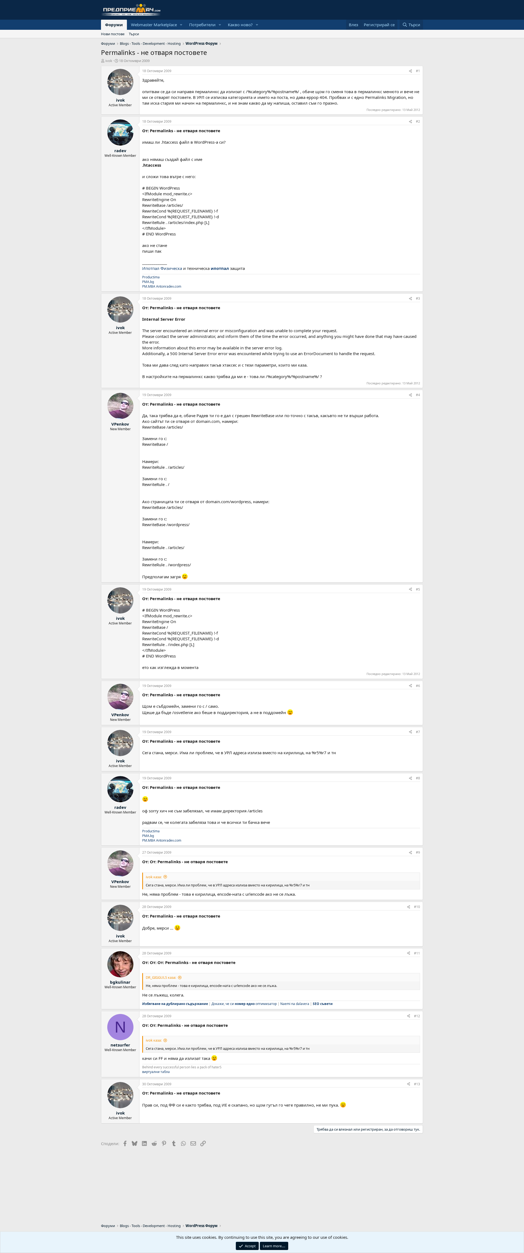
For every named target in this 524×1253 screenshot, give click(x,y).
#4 (418, 395)
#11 (417, 953)
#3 (418, 298)
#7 (418, 732)
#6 (418, 685)
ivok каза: (154, 876)
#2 (418, 121)
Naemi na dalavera (294, 1003)
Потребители (202, 24)
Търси (134, 33)
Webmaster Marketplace (154, 24)
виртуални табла (156, 1071)
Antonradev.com (168, 286)
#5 (418, 589)
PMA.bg (148, 281)
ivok (108, 60)
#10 (417, 906)
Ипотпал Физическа (162, 268)
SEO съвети (323, 1003)
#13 (417, 1084)
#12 (417, 1016)
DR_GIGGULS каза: (161, 977)
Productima (151, 277)
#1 (418, 71)
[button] (181, 25)
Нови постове (112, 33)
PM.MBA (148, 286)
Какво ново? (240, 24)
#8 (418, 778)
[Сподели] (410, 71)
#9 (418, 852)
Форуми (114, 24)
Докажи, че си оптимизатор (244, 1003)
